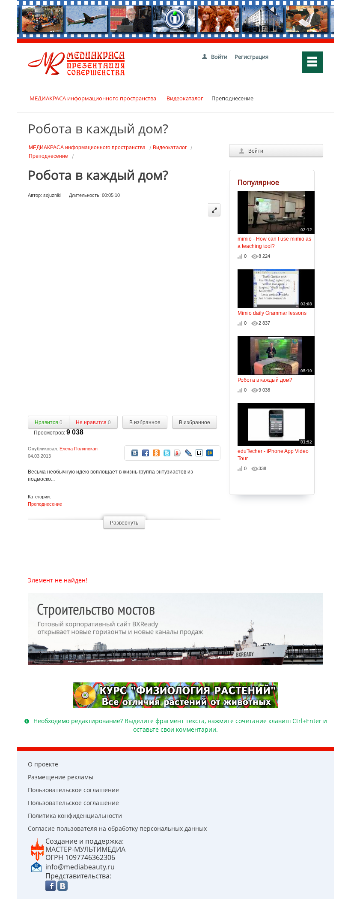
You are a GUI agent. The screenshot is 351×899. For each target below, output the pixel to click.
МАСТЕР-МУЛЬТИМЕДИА (85, 849)
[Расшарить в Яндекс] (177, 453)
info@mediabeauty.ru (80, 867)
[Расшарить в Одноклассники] (156, 453)
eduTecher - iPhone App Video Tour (275, 451)
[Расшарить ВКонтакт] (135, 453)
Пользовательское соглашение (73, 790)
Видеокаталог (170, 148)
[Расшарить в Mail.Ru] (209, 453)
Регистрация (251, 56)
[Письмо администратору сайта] (36, 866)
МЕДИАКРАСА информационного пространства (87, 148)
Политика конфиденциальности (75, 816)
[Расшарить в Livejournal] (188, 453)
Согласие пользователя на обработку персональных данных (117, 828)
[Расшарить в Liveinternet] (199, 453)
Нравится (48, 422)
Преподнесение (48, 156)
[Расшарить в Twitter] (167, 453)
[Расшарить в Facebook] (145, 453)
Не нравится (93, 422)
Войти (219, 56)
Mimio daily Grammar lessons (275, 309)
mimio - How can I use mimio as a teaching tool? (275, 238)
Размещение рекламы (60, 777)
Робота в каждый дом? (275, 375)
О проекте (43, 764)
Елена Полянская (78, 448)
